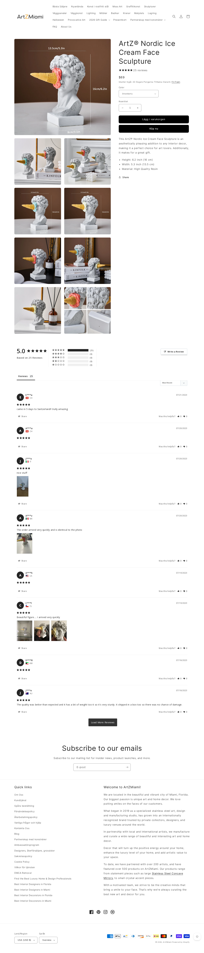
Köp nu (153, 128)
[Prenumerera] (127, 767)
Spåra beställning (24, 805)
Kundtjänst (20, 800)
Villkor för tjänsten (24, 867)
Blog (16, 833)
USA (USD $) (24, 940)
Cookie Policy (22, 861)
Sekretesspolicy (23, 856)
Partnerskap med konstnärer (30, 839)
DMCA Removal (23, 872)
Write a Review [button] (176, 351)
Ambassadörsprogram (26, 845)
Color (121, 87)
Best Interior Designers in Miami (32, 889)
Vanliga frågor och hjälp (27, 822)
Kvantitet (123, 101)
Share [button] (125, 177)
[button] (99, 20)
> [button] (102, 722)
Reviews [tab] (23, 376)
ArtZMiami (167, 942)
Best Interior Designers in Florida (32, 884)
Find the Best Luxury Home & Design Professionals (42, 878)
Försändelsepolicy (24, 811)
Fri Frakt (176, 82)
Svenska (46, 940)
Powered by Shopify (181, 942)
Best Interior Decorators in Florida (33, 895)
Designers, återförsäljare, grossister (34, 850)
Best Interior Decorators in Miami (32, 900)
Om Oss (18, 794)
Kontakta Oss (21, 828)
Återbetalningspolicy (26, 817)
